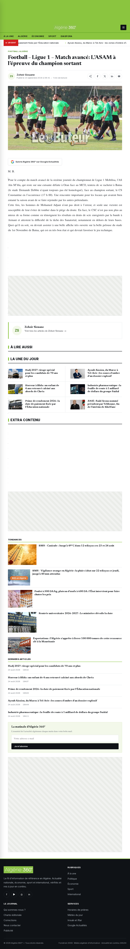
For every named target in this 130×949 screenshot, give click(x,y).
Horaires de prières (78, 909)
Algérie (22, 36)
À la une (9, 36)
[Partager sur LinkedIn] (112, 76)
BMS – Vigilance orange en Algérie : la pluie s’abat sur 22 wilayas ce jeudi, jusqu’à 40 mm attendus (75, 572)
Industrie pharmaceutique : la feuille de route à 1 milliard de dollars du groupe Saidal (58, 712)
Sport (52, 36)
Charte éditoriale (13, 915)
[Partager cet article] (90, 76)
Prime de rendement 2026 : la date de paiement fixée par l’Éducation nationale (54, 689)
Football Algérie (18, 51)
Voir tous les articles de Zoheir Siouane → (45, 330)
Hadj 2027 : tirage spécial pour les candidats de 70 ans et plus (44, 666)
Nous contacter (12, 925)
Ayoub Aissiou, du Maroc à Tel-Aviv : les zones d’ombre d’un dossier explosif (80, 43)
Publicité (8, 930)
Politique (72, 878)
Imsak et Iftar (75, 920)
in (29, 894)
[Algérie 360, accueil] (64, 27)
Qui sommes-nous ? (15, 909)
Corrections (10, 920)
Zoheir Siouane (26, 74)
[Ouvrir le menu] (123, 27)
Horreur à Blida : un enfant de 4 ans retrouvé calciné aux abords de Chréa (51, 677)
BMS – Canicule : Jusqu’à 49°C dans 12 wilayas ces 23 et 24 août (76, 545)
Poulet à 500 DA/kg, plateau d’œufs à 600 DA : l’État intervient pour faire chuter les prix (77, 593)
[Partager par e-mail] (119, 76)
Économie (38, 36)
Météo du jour (75, 915)
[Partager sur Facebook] (97, 76)
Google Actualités (77, 925)
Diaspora (66, 36)
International (74, 894)
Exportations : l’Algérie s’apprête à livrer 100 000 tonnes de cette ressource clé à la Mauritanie (77, 640)
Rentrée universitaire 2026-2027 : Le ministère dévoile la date (76, 613)
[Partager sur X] (105, 76)
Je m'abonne (21, 746)
